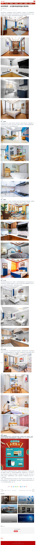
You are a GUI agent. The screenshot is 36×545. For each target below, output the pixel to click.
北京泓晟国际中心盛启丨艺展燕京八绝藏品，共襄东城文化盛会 (26, 491)
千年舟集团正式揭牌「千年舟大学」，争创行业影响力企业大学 (8, 491)
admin (2, 8)
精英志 (15, 543)
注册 (20, 531)
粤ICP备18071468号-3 (21, 543)
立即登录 (16, 531)
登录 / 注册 (2, 1)
